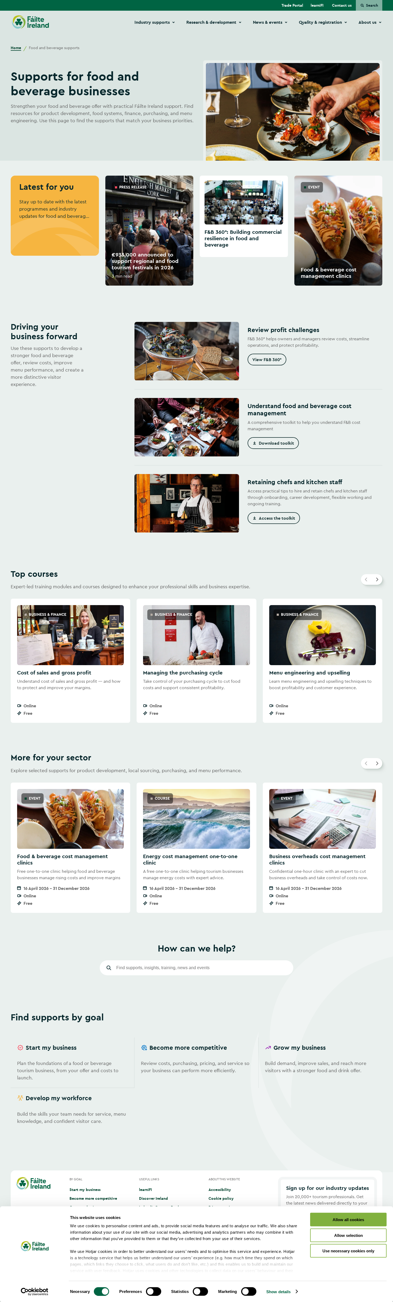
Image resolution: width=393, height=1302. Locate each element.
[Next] (377, 579)
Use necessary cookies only (348, 1251)
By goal (76, 1179)
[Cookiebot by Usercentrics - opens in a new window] (34, 1292)
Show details (278, 1291)
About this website (224, 1179)
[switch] (153, 1291)
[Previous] (366, 579)
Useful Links (149, 1179)
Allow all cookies (348, 1219)
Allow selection (348, 1235)
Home (16, 47)
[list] (196, 231)
